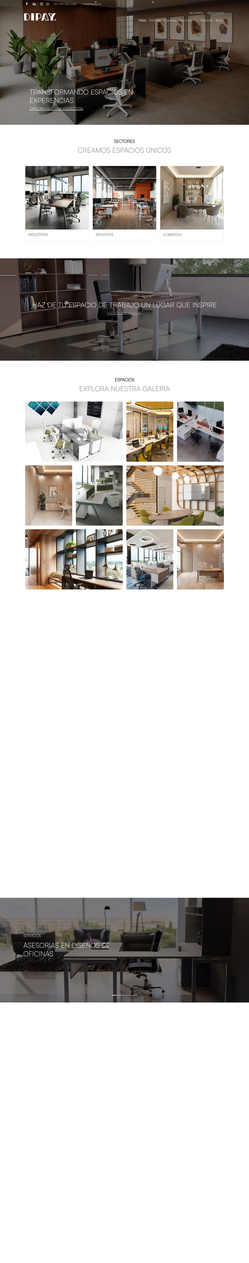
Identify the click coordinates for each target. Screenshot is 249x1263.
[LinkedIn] (34, 4)
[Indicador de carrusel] (114, 995)
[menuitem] (142, 20)
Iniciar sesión (215, 12)
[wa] (48, 4)
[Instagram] (41, 4)
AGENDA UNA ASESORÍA (124, 313)
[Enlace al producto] (57, 198)
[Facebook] (26, 4)
